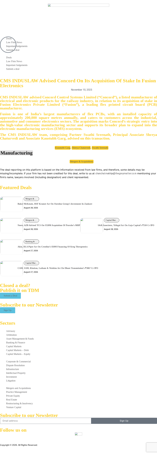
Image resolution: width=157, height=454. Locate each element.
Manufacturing (16, 152)
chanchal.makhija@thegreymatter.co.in (115, 173)
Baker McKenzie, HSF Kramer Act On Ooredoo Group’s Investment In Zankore (55, 204)
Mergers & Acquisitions (81, 161)
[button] (78, 54)
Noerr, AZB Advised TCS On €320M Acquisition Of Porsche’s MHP (49, 225)
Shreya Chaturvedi (81, 147)
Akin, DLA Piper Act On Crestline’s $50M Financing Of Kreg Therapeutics (53, 247)
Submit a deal (12, 69)
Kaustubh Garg (62, 147)
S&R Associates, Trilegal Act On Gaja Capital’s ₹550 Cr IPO (126, 225)
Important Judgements (16, 46)
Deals (9, 57)
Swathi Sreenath (100, 147)
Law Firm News (14, 61)
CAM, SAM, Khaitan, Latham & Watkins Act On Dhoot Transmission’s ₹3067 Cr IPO (58, 268)
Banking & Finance (32, 241)
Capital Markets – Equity (32, 263)
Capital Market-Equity (112, 220)
